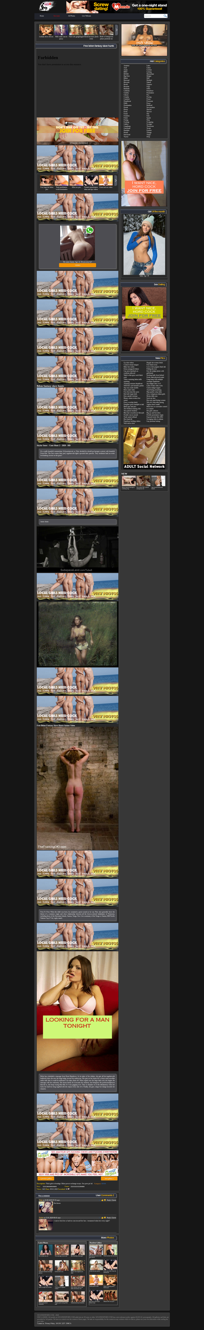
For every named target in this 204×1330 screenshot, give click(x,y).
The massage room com (61, 1256)
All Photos (71, 16)
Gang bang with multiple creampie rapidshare (155, 380)
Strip (148, 120)
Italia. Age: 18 (144, 276)
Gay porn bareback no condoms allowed (131, 372)
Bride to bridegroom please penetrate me (106, 38)
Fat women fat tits (43, 1256)
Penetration (150, 93)
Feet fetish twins (152, 365)
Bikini (126, 78)
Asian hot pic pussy (94, 1271)
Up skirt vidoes (129, 363)
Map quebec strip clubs (154, 392)
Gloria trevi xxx (59, 1271)
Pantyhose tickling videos (132, 421)
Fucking (126, 122)
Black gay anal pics (130, 407)
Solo (148, 116)
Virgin (149, 135)
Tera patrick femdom (130, 411)
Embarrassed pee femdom (77, 1303)
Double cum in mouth (131, 415)
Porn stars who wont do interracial (110, 1271)
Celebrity (127, 91)
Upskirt (149, 130)
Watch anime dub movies (110, 1256)
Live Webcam (86, 16)
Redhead (149, 105)
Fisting (126, 120)
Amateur (126, 66)
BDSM (104, 1183)
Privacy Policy (50, 1323)
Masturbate (150, 74)
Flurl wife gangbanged (76, 37)
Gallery (126, 124)
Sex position (151, 107)
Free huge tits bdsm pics (46, 188)
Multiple (149, 80)
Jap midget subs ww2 (154, 384)
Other (148, 89)
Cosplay (126, 97)
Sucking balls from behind (155, 375)
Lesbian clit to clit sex (46, 37)
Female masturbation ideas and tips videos (91, 188)
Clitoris (126, 95)
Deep (148, 137)
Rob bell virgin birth (130, 394)
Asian (126, 70)
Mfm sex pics (76, 187)
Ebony (126, 109)
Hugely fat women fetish (155, 363)
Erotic (126, 112)
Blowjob (126, 82)
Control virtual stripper (131, 365)
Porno (149, 99)
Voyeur (126, 137)
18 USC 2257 (60, 1323)
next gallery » (109, 1179)
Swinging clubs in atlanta (155, 419)
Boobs (126, 84)
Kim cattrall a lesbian (130, 396)
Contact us (40, 1323)
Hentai (126, 132)
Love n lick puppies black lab (156, 367)
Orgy (148, 86)
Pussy (149, 103)
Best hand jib (128, 419)
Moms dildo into (152, 396)
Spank (149, 118)
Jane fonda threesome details (157, 488)
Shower (149, 112)
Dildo (125, 103)
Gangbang (127, 126)
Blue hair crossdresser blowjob (134, 413)
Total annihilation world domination (61, 188)
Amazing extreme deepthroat (133, 384)
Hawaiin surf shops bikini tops (94, 1302)
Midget (149, 76)
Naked (149, 82)
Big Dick (127, 76)
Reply (109, 1200)
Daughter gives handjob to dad (134, 404)
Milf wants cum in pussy (61, 38)
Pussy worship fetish (131, 402)
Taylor (41, 1218)
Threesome (150, 126)
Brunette (126, 86)
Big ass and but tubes (154, 413)
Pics (148, 95)
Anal (125, 68)
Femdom (126, 116)
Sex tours (57, 16)
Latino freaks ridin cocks (155, 386)
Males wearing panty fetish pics (109, 1287)
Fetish (126, 118)
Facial (126, 114)
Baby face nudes (129, 367)
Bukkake (126, 89)
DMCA (68, 1323)
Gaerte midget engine (153, 388)
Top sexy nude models (131, 388)
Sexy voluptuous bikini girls (156, 394)
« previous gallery (46, 1179)
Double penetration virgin (155, 415)
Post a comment (44, 1196)
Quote (114, 1200)
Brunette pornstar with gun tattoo (95, 1256)
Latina (149, 68)
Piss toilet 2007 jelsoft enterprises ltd (143, 488)
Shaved (149, 109)
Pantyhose (150, 91)
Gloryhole (127, 128)
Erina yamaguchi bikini (131, 369)
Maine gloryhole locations (43, 1303)
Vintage (149, 132)
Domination (127, 105)
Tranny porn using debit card (61, 1303)
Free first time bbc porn (131, 392)
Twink (149, 128)
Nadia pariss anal (94, 1286)
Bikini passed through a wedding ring (128, 488)
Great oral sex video (105, 187)
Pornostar (150, 101)
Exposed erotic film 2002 (155, 417)
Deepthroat (127, 101)
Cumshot (127, 99)
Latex (148, 66)
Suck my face (151, 398)
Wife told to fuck (129, 423)
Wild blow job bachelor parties (134, 386)
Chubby (126, 93)
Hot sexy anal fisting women (156, 400)
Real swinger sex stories (45, 1287)
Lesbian (149, 70)
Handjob (126, 130)
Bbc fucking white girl (77, 1256)
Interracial (127, 135)
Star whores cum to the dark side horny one (77, 1288)
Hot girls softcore (152, 411)
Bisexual (126, 80)
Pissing (149, 97)
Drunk (126, 107)
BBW (125, 72)
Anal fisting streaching (154, 390)
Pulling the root (152, 369)
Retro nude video (129, 390)
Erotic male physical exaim (155, 377)
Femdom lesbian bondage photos (45, 1272)
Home (42, 16)
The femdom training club (132, 409)
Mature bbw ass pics (109, 1301)
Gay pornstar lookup (153, 421)
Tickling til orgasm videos (60, 1288)
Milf (148, 78)
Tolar (41, 1200)
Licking (149, 72)
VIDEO (77, 265)
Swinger (149, 124)
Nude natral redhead (130, 417)
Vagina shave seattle (153, 404)
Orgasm (149, 84)
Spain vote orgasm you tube (77, 1272)
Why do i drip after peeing (155, 402)
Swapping (150, 122)
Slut (148, 114)
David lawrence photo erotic (91, 38)
